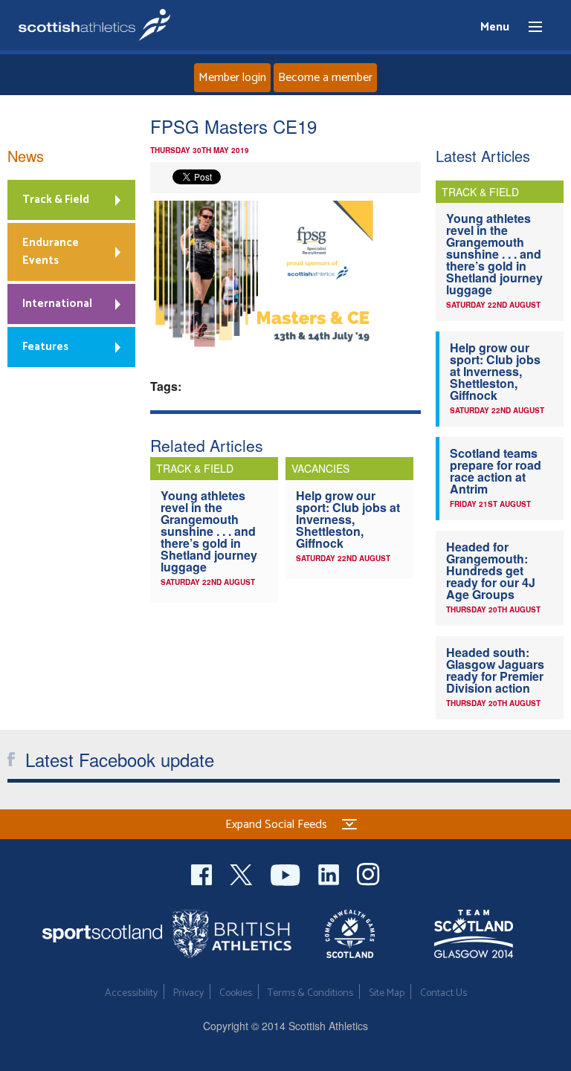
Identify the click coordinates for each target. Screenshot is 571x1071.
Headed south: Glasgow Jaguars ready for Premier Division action (495, 670)
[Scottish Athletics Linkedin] (330, 872)
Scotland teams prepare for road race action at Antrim (495, 470)
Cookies (235, 993)
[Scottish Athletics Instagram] (368, 872)
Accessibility (131, 993)
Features (45, 346)
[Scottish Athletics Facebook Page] (203, 872)
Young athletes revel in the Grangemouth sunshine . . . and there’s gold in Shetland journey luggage (209, 531)
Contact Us (443, 993)
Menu (528, 27)
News (25, 155)
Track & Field (55, 199)
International (57, 303)
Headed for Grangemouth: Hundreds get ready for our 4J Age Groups (490, 570)
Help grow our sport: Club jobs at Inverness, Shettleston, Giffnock (348, 519)
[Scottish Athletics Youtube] (287, 872)
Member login (232, 78)
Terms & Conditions (310, 993)
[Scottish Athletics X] (243, 872)
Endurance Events (50, 251)
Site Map (386, 993)
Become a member (325, 78)
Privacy (188, 993)
